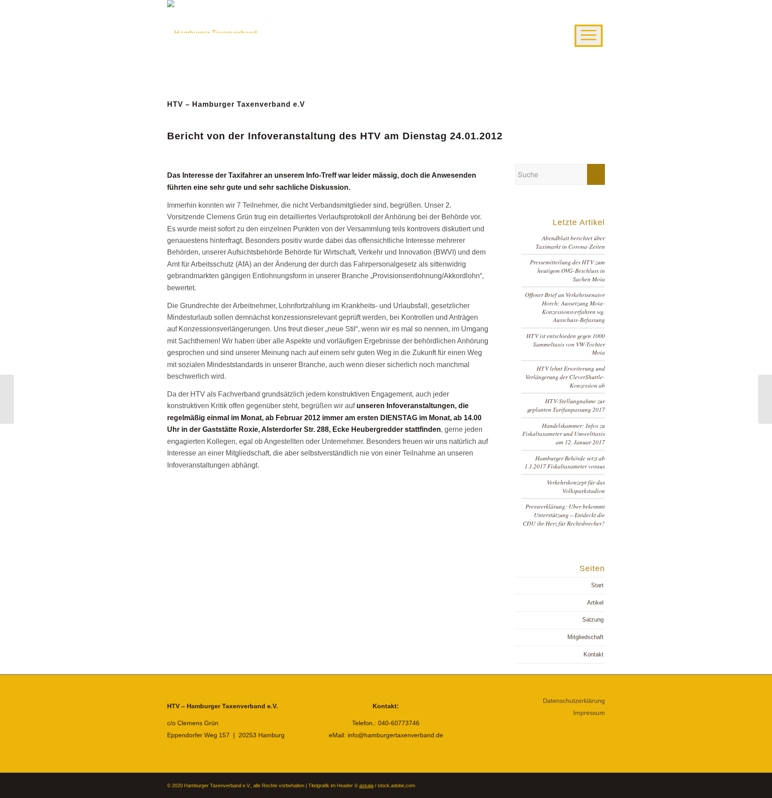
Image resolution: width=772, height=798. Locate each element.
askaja (366, 785)
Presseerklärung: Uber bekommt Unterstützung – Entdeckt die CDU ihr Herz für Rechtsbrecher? (564, 514)
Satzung (593, 619)
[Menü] (589, 36)
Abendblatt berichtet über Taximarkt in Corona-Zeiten (570, 242)
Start (597, 585)
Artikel (595, 602)
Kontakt (593, 654)
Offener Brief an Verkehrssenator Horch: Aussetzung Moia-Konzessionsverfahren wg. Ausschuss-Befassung (565, 307)
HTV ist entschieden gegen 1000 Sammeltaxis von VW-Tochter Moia (565, 343)
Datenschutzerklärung (574, 700)
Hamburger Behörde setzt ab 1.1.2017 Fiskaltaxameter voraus (564, 462)
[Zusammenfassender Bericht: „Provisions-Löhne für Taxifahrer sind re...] (7, 399)
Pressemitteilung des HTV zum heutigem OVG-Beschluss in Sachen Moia (567, 270)
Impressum (589, 712)
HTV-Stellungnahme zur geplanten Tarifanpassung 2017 (566, 405)
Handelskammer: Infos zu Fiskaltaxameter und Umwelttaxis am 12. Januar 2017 (563, 433)
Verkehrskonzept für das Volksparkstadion (576, 486)
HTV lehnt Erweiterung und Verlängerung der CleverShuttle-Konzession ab (565, 376)
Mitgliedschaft (585, 637)
